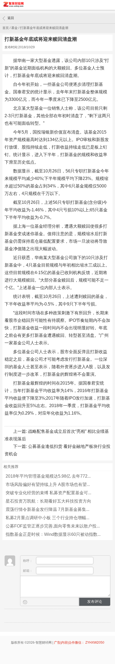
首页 (5, 28)
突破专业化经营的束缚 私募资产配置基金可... (48, 492)
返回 (10, 18)
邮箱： (28, 571)
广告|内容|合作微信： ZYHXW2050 (79, 642)
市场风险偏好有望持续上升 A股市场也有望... (48, 484)
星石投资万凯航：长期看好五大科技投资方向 (48, 501)
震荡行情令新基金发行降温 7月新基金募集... (47, 509)
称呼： (28, 561)
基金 (14, 28)
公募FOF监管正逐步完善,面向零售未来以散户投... (53, 526)
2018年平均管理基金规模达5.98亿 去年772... (48, 476)
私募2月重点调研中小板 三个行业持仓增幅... (47, 517)
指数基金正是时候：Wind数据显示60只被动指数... (53, 534)
